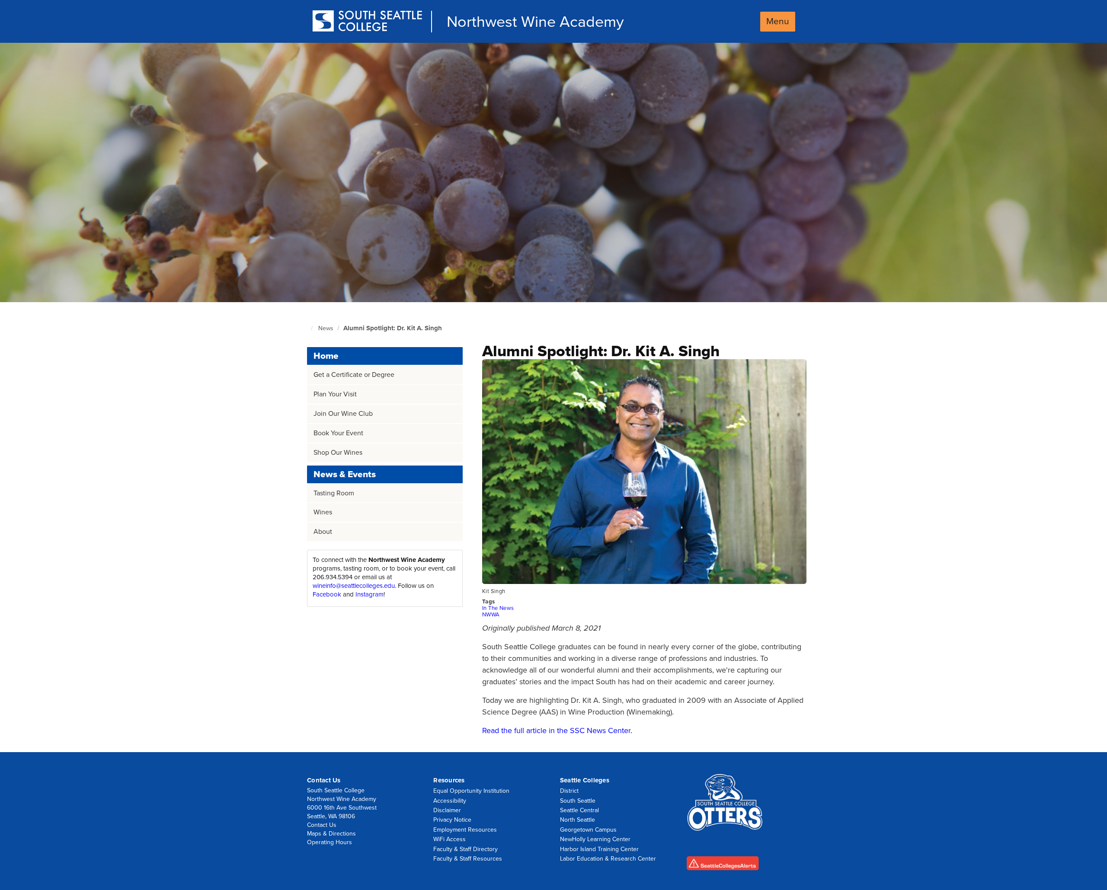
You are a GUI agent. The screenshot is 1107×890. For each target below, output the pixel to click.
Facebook (327, 594)
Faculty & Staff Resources (467, 858)
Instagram (369, 594)
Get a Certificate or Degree (354, 374)
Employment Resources (465, 829)
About (323, 531)
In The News (498, 608)
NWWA (491, 614)
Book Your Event (338, 433)
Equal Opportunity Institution (471, 790)
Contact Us (321, 825)
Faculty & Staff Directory (465, 849)
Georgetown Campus (588, 829)
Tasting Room (334, 493)
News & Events (345, 474)
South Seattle (577, 800)
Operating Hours (329, 842)
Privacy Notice (452, 819)
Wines (323, 512)
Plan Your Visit (335, 394)
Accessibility (449, 800)
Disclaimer (447, 810)
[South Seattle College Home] (367, 22)
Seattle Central (579, 810)
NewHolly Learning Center (595, 839)
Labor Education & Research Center (608, 858)
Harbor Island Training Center (599, 849)
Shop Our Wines (338, 452)
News (325, 328)
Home (326, 356)
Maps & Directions (331, 833)
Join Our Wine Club (343, 413)
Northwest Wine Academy (535, 22)
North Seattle (577, 819)
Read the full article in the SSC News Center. (557, 730)
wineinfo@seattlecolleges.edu (354, 586)
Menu (777, 21)
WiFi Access (449, 839)
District (569, 790)
